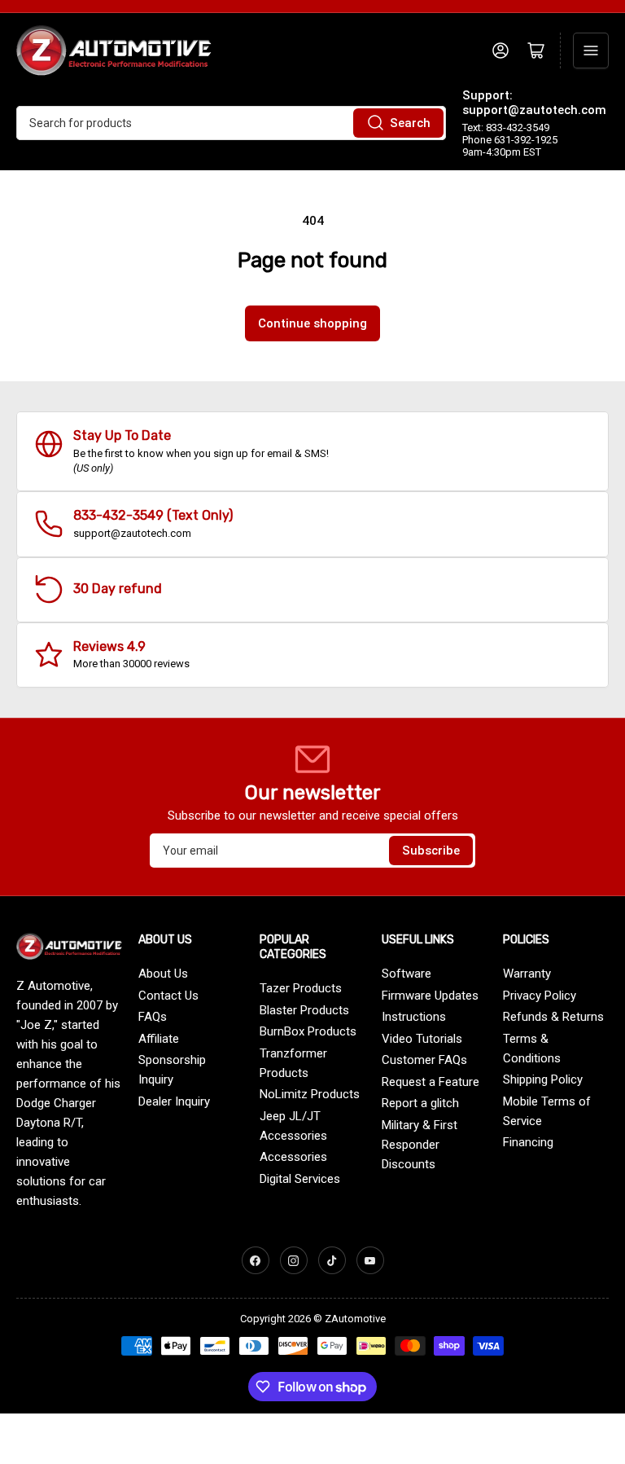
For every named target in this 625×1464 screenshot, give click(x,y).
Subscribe (431, 850)
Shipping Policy (543, 1079)
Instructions (414, 1016)
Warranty (527, 973)
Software (406, 973)
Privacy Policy (539, 995)
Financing (528, 1142)
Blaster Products (304, 1010)
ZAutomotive (355, 1318)
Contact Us (168, 995)
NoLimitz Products (310, 1094)
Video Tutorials (422, 1038)
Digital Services (300, 1179)
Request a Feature (430, 1082)
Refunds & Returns (553, 1016)
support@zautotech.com (534, 110)
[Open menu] (591, 50)
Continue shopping (312, 323)
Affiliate (158, 1038)
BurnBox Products (308, 1031)
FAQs (152, 1016)
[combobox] (231, 123)
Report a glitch (420, 1103)
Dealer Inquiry (174, 1101)
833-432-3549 (118, 515)
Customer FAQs (424, 1060)
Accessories (293, 1157)
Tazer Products (301, 988)
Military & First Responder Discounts (419, 1145)
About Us (163, 973)
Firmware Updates (430, 995)
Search (410, 123)
